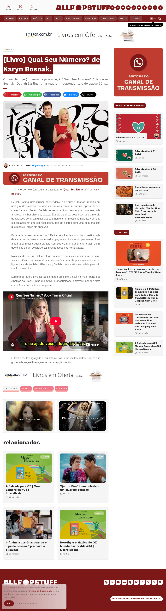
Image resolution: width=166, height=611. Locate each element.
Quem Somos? (108, 18)
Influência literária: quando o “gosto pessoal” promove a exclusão (26, 546)
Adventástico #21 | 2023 (130, 137)
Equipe (123, 18)
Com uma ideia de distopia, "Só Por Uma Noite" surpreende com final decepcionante (147, 211)
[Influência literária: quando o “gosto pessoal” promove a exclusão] (29, 524)
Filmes (24, 18)
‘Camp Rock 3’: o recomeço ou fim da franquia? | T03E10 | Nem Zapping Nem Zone (138, 272)
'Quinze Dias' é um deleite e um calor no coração (79, 488)
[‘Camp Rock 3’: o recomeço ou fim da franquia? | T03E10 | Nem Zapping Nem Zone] (138, 253)
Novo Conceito (44, 388)
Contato (136, 18)
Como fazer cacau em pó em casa (147, 188)
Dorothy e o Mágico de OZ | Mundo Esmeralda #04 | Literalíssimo (79, 546)
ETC (59, 18)
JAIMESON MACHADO (133, 599)
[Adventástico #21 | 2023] (138, 126)
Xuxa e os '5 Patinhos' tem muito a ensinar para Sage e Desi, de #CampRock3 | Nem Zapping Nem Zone (147, 295)
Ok (9, 603)
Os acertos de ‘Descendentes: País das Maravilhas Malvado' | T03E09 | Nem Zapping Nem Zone (147, 322)
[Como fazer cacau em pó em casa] (124, 191)
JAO (159, 599)
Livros (10, 18)
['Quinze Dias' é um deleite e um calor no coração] (83, 468)
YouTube (91, 18)
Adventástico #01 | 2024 (146, 152)
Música (38, 18)
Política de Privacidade (40, 591)
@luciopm (40, 165)
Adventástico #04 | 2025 (146, 170)
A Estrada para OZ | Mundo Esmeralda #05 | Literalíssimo (24, 490)
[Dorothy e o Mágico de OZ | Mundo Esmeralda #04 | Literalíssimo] (83, 524)
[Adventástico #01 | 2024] (124, 155)
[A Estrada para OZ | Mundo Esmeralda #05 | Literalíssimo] (29, 468)
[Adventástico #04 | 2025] (124, 173)
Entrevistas (74, 18)
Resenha (62, 388)
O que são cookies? (26, 603)
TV (49, 18)
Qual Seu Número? (76, 189)
